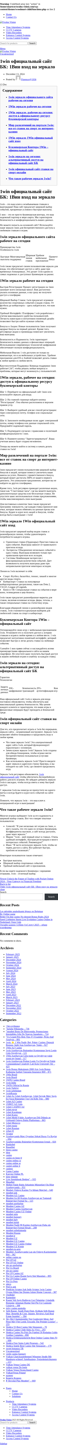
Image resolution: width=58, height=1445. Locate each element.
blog (8, 1152)
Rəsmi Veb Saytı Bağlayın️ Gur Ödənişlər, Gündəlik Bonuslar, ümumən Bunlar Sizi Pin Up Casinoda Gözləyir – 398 (30, 1303)
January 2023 (12, 1002)
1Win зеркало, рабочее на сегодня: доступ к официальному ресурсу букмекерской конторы (30, 116)
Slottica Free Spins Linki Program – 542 (25, 1343)
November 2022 (13, 1008)
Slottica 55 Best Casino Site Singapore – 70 (26, 1327)
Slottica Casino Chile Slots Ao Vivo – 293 (26, 1329)
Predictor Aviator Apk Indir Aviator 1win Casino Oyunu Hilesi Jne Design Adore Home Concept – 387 (31, 1290)
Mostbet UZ (11, 1238)
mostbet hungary (14, 1217)
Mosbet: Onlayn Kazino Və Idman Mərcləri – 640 (29, 1190)
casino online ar (13, 1163)
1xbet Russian (12, 1128)
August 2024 (12, 970)
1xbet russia (11, 1125)
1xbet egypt (11, 1109)
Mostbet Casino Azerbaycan (19, 1209)
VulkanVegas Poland (16, 1372)
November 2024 (13, 962)
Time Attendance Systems (24, 1404)
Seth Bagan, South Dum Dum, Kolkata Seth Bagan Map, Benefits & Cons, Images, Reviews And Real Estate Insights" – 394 (30, 1314)
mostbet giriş (12, 1214)
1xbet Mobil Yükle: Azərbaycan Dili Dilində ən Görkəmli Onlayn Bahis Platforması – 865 (28, 1119)
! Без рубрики (13, 1026)
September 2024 (13, 968)
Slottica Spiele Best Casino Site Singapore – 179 (28, 1346)
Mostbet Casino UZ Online (19, 1211)
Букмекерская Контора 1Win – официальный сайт (28, 148)
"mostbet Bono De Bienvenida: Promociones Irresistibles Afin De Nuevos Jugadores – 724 (27, 1032)
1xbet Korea (12, 1115)
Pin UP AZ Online (14, 1262)
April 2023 (11, 994)
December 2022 (13, 1005)
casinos (9, 1168)
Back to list (5, 884)
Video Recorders (20, 1409)
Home (15, 1391)
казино (9, 1375)
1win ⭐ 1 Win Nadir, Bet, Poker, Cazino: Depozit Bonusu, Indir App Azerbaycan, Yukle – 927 (30, 1043)
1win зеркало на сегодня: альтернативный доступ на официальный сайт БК (25, 160)
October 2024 (12, 965)
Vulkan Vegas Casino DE (18, 1364)
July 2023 (10, 986)
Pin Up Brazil (12, 1268)
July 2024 (10, 973)
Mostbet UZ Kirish (15, 1246)
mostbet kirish (12, 1222)
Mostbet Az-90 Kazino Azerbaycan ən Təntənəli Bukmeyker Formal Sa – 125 (28, 1199)
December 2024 (13, 959)
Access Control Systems (23, 1415)
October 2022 (12, 1010)
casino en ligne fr (14, 1158)
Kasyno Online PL (15, 1174)
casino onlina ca (13, 1160)
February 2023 (13, 1000)
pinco (8, 1284)
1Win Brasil (11, 1074)
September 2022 (13, 1013)
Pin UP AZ (11, 1260)
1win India (11, 1082)
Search (3, 892)
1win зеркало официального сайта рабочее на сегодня (30, 98)
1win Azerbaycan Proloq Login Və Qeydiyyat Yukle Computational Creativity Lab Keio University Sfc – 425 (30, 1064)
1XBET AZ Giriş (14, 1104)
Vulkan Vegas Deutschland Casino (22, 1370)
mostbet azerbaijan (14, 1203)
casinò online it (13, 1166)
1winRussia (11, 1093)
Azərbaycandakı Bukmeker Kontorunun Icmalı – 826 (31, 1141)
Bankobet (10, 1144)
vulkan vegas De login (16, 1367)
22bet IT (10, 1131)
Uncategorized (7, 54)
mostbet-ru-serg (13, 1249)
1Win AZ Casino (14, 1047)
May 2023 (11, 992)
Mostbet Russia (13, 1233)
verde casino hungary (16, 1354)
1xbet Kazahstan (14, 1112)
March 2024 (11, 984)
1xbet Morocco (13, 1123)
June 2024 (11, 976)
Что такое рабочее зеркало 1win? (29, 178)
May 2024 (11, 978)
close (2, 889)
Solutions (16, 1396)
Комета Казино (13, 1378)
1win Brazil (11, 1077)
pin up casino (12, 1270)
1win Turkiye (12, 1088)
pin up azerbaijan (14, 1265)
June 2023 (11, 989)
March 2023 (11, 997)
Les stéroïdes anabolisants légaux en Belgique (21, 911)
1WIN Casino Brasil (15, 1080)
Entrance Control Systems (24, 1412)
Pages (8, 1388)
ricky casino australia (16, 1308)
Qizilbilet (10, 1295)
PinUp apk (11, 1287)
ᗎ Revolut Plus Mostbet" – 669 (21, 1381)
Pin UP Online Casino (16, 1278)
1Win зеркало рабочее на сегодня (29, 106)
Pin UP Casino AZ (14, 1273)
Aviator (9, 1133)
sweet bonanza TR (14, 1348)
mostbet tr (10, 1235)
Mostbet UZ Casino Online (19, 1244)
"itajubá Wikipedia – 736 (17, 1029)
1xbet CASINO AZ (15, 1107)
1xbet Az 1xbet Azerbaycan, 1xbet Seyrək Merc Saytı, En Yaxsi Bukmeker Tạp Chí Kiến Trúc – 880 (31, 1097)
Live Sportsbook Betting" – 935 (21, 1179)
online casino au (13, 1257)
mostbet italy (12, 1219)
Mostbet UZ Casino (15, 1241)
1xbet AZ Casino (14, 1101)
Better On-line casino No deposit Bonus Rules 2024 (24, 916)
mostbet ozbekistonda (16, 1230)
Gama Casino (12, 1171)
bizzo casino (12, 1150)
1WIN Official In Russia (17, 1085)
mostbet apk (11, 1193)
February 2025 (13, 954)
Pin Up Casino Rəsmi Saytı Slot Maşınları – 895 (28, 1276)
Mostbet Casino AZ (15, 1206)
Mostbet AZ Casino (15, 1195)
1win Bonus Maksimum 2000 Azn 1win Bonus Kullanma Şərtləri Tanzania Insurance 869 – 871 (28, 1070)
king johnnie (12, 1176)
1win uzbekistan (13, 1090)
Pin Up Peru (12, 1281)
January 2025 (12, 957)
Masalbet (10, 1182)
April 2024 (11, 981)
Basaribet (10, 1147)
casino (9, 1155)
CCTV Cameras (19, 1406)
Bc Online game (7, 914)
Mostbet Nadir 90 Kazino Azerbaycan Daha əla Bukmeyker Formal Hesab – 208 (28, 1226)
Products (10, 1401)
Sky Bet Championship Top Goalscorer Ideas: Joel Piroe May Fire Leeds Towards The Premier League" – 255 (32, 1322)
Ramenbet (10, 1297)
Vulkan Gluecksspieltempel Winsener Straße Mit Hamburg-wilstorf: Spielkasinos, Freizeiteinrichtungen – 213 (31, 1359)
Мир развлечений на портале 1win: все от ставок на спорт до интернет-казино (31, 128)
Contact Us (17, 1393)
